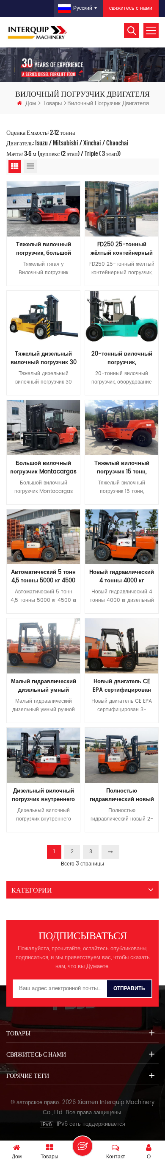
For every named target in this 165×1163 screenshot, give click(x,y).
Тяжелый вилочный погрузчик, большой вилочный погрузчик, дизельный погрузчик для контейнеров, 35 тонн (43, 249)
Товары (52, 103)
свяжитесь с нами (130, 8)
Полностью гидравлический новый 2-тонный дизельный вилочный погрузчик (122, 795)
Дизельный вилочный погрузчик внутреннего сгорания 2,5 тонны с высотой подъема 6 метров (43, 795)
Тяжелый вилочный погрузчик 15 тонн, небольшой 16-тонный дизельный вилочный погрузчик (122, 467)
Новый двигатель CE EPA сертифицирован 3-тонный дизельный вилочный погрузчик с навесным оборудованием (122, 686)
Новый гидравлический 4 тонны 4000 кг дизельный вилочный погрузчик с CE (121, 576)
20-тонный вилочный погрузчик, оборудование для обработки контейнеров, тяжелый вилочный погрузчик (121, 358)
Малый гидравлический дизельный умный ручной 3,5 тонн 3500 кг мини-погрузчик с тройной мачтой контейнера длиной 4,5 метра (43, 686)
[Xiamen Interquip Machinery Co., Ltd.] (38, 32)
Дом (30, 103)
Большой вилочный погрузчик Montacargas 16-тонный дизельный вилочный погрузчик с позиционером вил (43, 467)
